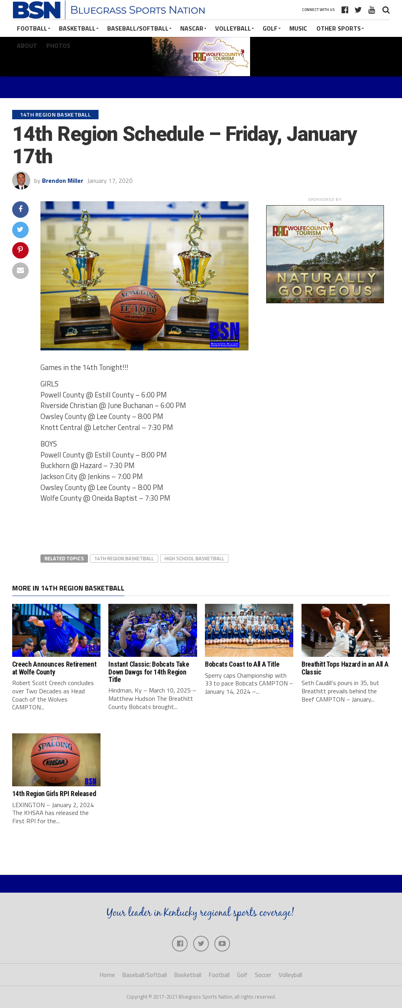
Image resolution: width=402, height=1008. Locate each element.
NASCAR (191, 28)
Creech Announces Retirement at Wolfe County (54, 668)
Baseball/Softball (137, 28)
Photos (58, 45)
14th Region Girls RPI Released (54, 794)
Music (298, 28)
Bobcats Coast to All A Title (242, 664)
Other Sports (338, 28)
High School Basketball (194, 558)
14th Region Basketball (124, 558)
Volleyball (233, 28)
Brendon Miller (62, 180)
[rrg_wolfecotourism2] (325, 301)
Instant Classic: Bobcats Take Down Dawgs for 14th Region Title (148, 672)
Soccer (263, 974)
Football (32, 28)
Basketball (77, 28)
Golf (270, 28)
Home (107, 974)
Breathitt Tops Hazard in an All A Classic (345, 668)
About (27, 45)
